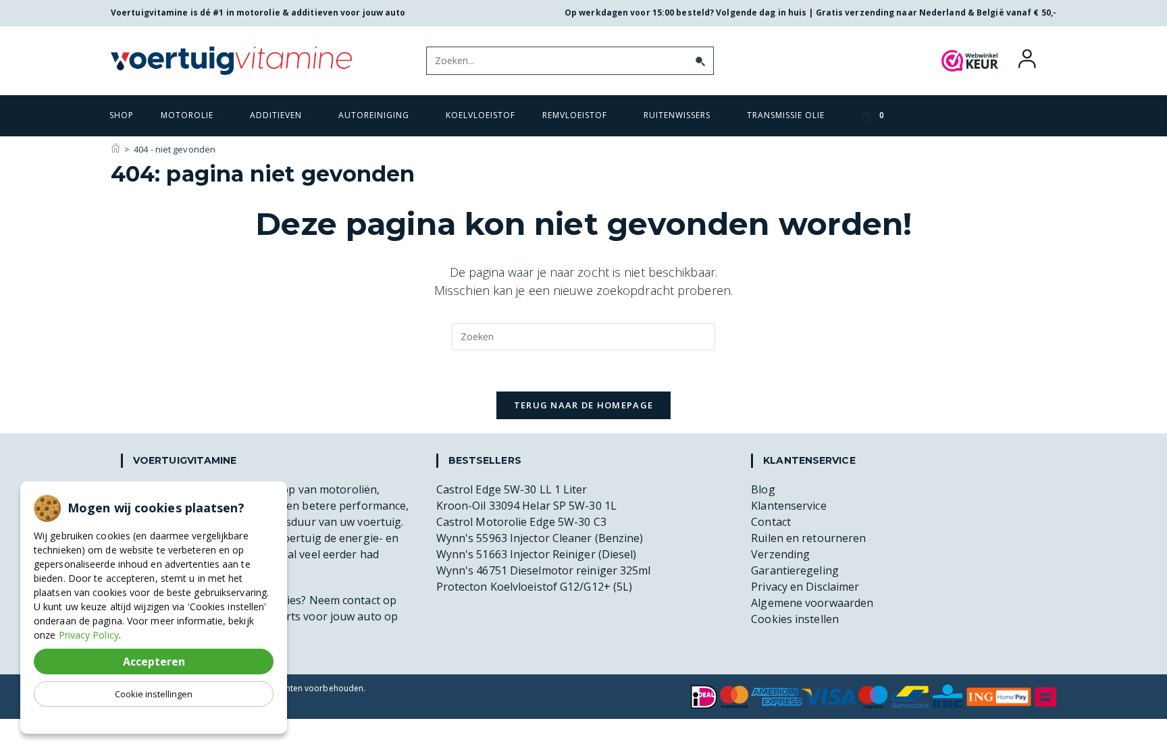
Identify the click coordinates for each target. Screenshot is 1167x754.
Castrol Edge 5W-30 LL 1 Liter (512, 489)
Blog (763, 489)
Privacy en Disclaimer (805, 586)
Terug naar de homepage (584, 405)
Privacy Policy (89, 634)
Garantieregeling (795, 570)
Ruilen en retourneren (808, 538)
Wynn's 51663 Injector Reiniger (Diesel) (536, 554)
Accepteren (154, 661)
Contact (771, 521)
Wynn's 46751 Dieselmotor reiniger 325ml (543, 570)
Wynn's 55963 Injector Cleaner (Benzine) (540, 538)
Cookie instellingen (153, 694)
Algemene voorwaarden (812, 602)
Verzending (780, 554)
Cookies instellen (795, 619)
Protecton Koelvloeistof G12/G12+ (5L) (534, 586)
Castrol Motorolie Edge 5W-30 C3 (521, 521)
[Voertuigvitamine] (115, 149)
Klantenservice (788, 505)
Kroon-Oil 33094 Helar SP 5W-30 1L (526, 505)
